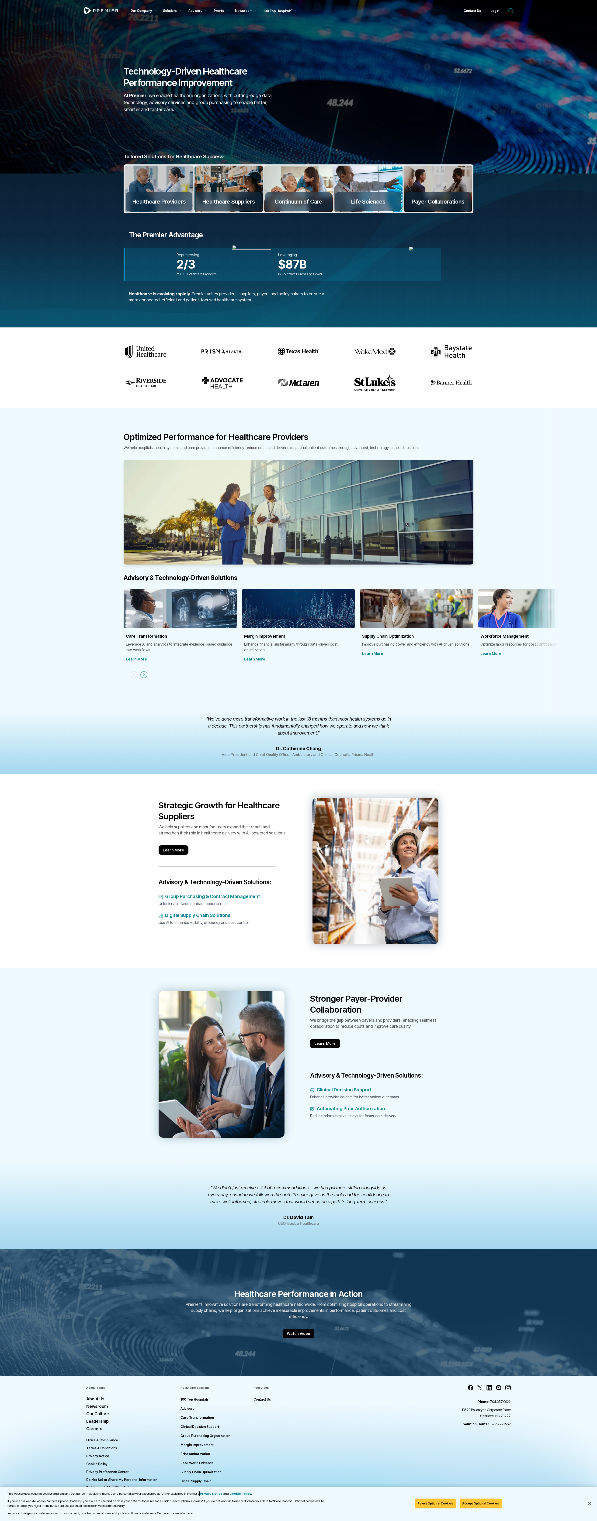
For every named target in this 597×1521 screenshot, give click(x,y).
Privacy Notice (97, 1456)
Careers (94, 1428)
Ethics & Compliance (102, 1440)
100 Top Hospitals (195, 1399)
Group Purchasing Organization (205, 1436)
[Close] (589, 1503)
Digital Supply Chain (195, 1481)
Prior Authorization (195, 1454)
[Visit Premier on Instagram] (508, 1388)
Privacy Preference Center (107, 1472)
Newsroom (243, 11)
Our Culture (97, 1413)
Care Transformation (197, 1417)
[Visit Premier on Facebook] (470, 1388)
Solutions (170, 11)
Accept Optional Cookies (480, 1503)
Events (218, 11)
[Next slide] (143, 674)
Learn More (136, 659)
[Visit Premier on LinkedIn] (489, 1388)
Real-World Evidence (197, 1463)
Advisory (195, 11)
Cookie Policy (97, 1464)
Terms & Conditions (101, 1448)
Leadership (97, 1421)
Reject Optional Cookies (435, 1503)
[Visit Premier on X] (480, 1388)
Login (494, 11)
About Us (95, 1398)
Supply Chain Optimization (200, 1472)
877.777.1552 (487, 1424)
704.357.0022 (494, 1402)
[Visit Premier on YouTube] (498, 1388)
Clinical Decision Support (199, 1427)
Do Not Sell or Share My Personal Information (121, 1480)
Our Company (141, 11)
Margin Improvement (197, 1445)
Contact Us (472, 11)
